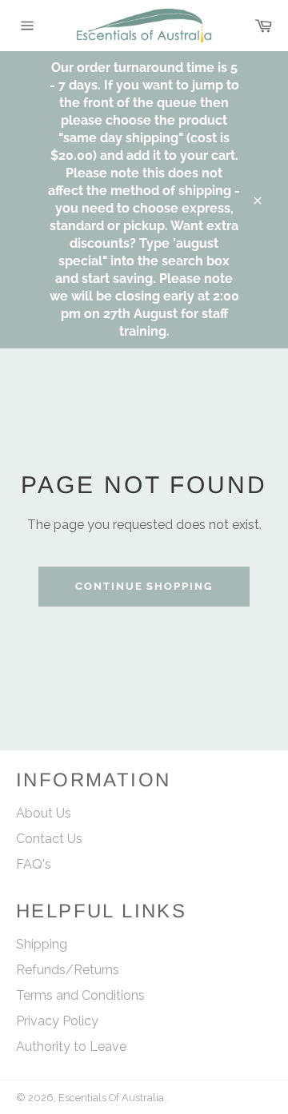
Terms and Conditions (80, 995)
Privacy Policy (57, 1020)
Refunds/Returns (67, 969)
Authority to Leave (71, 1046)
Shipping (41, 944)
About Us (43, 813)
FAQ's (33, 864)
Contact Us (49, 838)
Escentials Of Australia (112, 1098)
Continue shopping (144, 586)
